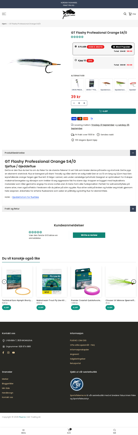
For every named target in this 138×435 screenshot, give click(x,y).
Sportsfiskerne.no (78, 395)
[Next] (133, 281)
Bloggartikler (7, 383)
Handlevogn (7, 393)
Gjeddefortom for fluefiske (25, 197)
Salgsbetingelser (77, 359)
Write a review (89, 235)
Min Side (6, 388)
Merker (5, 379)
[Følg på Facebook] (3, 352)
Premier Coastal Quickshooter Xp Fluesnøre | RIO (95, 300)
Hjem (4, 24)
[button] (77, 36)
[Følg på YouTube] (13, 352)
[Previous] (4, 281)
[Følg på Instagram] (8, 352)
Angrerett (74, 354)
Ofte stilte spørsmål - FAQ (82, 345)
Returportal (75, 363)
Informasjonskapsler (79, 349)
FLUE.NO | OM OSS (78, 340)
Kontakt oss (7, 397)
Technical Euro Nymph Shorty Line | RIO (21, 300)
